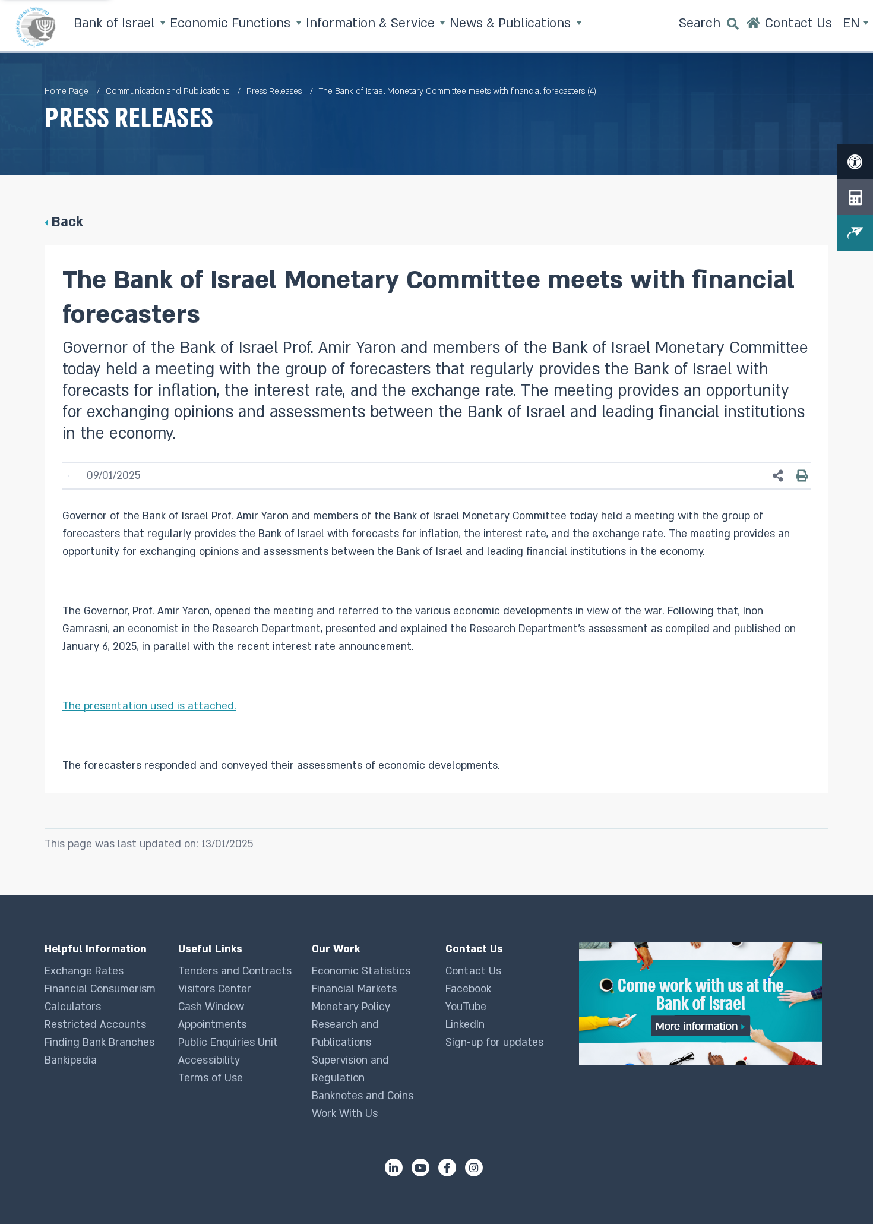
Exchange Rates (84, 971)
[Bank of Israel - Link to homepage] (35, 27)
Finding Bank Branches (99, 1042)
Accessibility (209, 1060)
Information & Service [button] (372, 23)
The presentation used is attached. (149, 706)
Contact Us (473, 971)
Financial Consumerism (100, 989)
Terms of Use (210, 1078)
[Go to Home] (753, 26)
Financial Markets (354, 989)
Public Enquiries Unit (228, 1042)
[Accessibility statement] (855, 161)
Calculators (73, 1007)
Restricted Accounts (95, 1024)
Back (67, 222)
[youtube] (420, 1167)
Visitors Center (214, 989)
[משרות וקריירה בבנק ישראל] (703, 1003)
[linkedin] (394, 1167)
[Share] (778, 476)
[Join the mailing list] (855, 233)
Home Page (66, 91)
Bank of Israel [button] (116, 23)
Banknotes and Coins (362, 1096)
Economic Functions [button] (232, 23)
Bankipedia (71, 1060)
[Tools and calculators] (855, 197)
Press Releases (274, 91)
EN (853, 23)
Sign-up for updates (494, 1042)
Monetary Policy (351, 1007)
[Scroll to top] (840, 1191)
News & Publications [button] (512, 23)
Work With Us (345, 1114)
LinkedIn (465, 1024)
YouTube (465, 1007)
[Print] (802, 476)
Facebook (468, 989)
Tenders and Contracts (235, 971)
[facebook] (447, 1167)
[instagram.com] (474, 1167)
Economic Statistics (361, 971)
